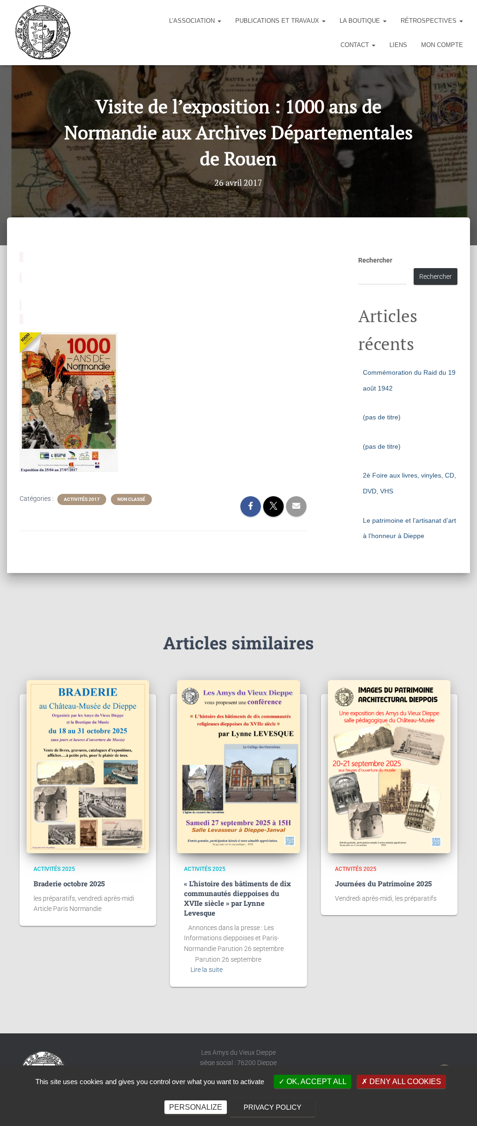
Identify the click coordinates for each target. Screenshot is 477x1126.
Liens (398, 44)
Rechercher (375, 260)
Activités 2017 (82, 499)
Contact (356, 44)
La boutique (361, 20)
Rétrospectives (429, 20)
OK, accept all (316, 1082)
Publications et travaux (278, 20)
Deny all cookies (404, 1082)
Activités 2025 (54, 869)
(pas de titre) (382, 417)
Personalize (195, 1107)
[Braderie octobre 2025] (88, 766)
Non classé (131, 499)
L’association (193, 20)
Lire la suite (207, 969)
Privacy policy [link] (272, 1107)
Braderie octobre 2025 (69, 883)
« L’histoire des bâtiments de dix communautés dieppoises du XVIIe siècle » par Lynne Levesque (237, 898)
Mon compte (442, 44)
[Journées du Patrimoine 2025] (389, 766)
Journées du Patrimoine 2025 (383, 883)
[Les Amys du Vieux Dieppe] (42, 33)
